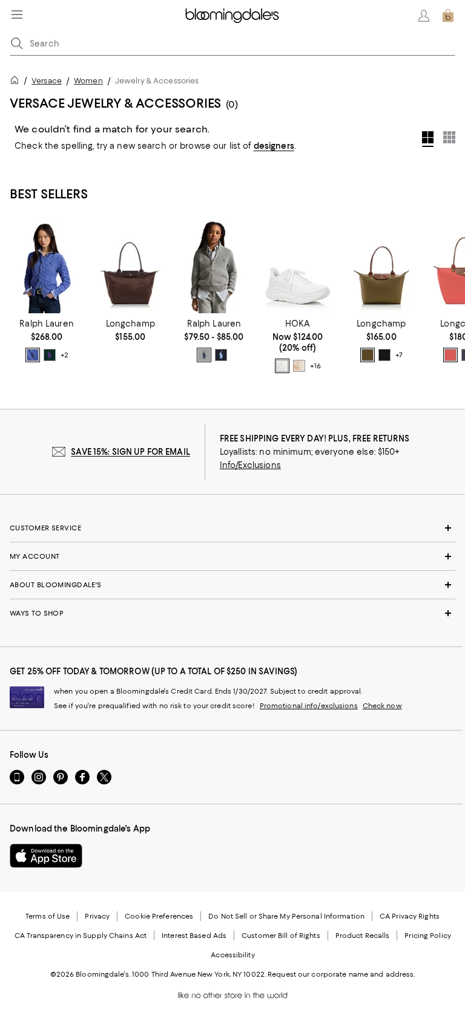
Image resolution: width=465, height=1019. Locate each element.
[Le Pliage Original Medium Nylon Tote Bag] (381, 267)
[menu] (17, 14)
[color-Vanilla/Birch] (299, 366)
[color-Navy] (221, 355)
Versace (46, 80)
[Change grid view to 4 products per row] (428, 139)
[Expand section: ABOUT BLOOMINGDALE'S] (232, 585)
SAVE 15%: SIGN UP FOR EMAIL (130, 452)
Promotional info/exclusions (309, 706)
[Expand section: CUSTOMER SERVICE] (232, 528)
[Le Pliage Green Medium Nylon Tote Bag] (130, 267)
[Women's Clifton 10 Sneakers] (298, 267)
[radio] (33, 355)
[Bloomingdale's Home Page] (232, 15)
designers (274, 146)
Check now (382, 706)
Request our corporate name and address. (341, 974)
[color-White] (282, 366)
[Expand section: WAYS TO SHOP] (232, 613)
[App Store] (46, 856)
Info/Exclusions (250, 465)
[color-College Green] (50, 355)
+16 (315, 366)
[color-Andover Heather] (204, 355)
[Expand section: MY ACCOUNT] (232, 556)
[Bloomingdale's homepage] (17, 81)
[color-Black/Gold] (384, 355)
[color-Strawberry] (450, 355)
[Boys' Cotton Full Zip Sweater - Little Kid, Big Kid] (214, 267)
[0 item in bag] (448, 15)
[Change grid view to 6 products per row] (449, 137)
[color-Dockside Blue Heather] (33, 355)
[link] (47, 340)
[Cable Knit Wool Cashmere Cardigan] (47, 267)
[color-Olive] (367, 355)
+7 (399, 355)
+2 (64, 355)
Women (88, 80)
